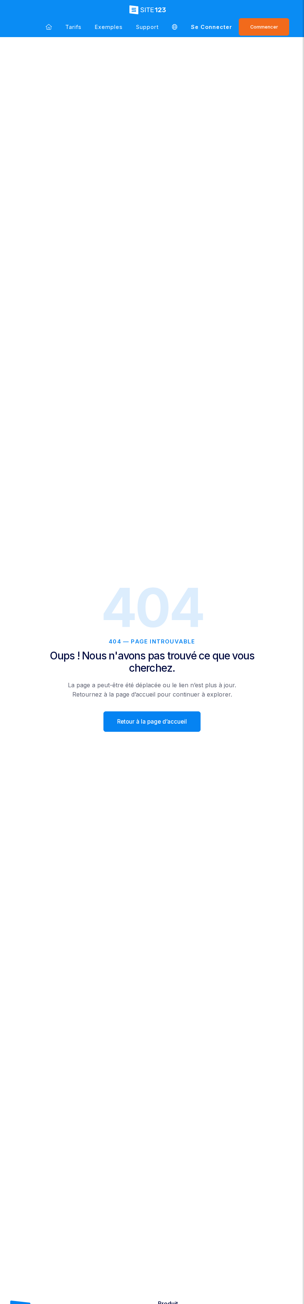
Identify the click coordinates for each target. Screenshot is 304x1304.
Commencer (264, 27)
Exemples (109, 27)
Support (147, 27)
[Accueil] (49, 27)
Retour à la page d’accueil (152, 721)
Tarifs (73, 27)
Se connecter (211, 27)
